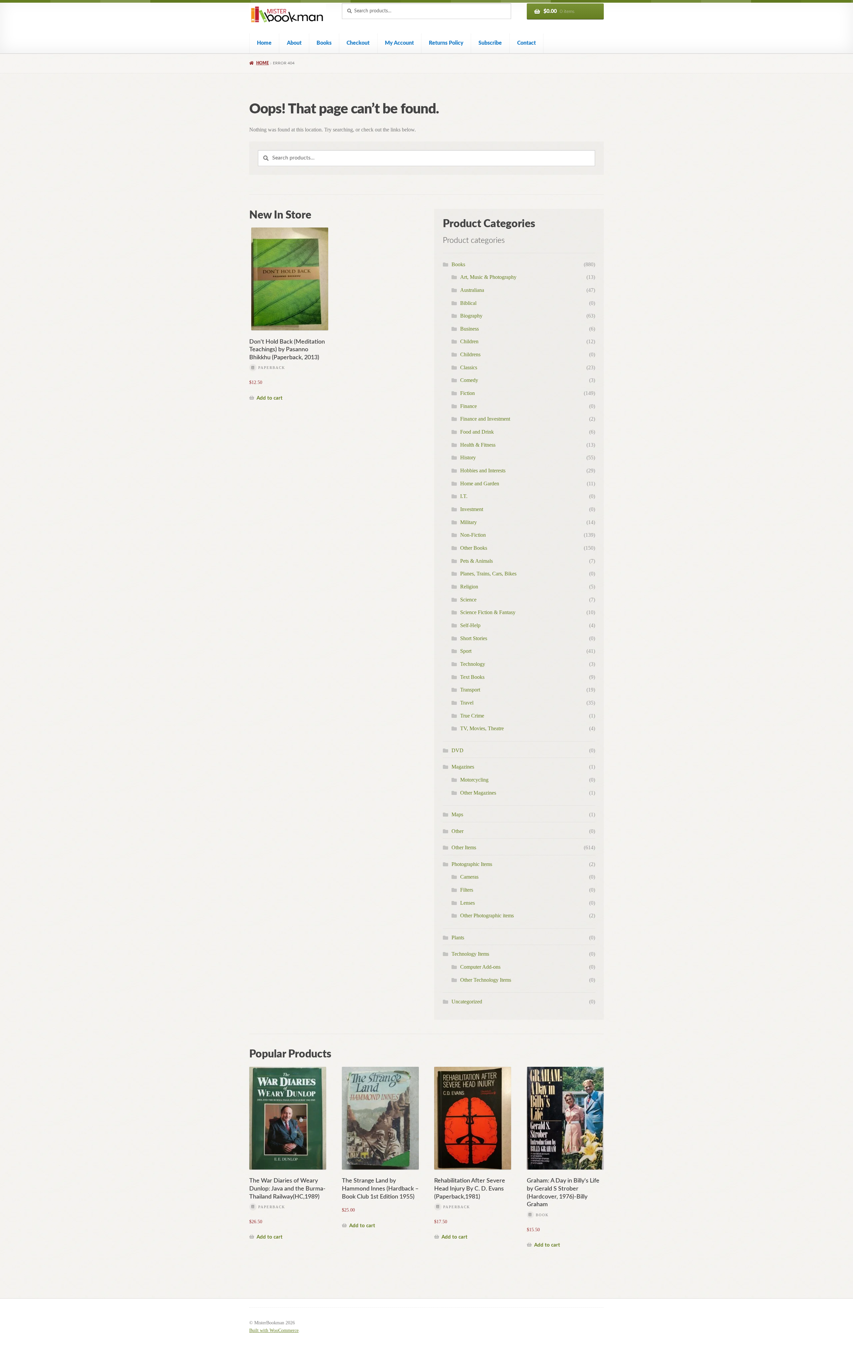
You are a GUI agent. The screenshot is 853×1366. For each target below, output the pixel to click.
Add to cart (270, 398)
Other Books (473, 548)
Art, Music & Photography (488, 277)
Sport (465, 651)
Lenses (467, 903)
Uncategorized (466, 1001)
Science (468, 599)
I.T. (463, 496)
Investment (471, 509)
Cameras (469, 877)
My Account (399, 43)
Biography (471, 316)
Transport (470, 690)
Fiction (467, 393)
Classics (468, 367)
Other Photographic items (487, 915)
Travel (466, 703)
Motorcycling (474, 780)
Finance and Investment (485, 419)
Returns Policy (446, 43)
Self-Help (470, 625)
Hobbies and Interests (482, 470)
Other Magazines (478, 793)
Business (469, 329)
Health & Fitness (477, 445)
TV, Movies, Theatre (482, 728)
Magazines (462, 767)
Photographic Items (471, 864)
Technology (472, 664)
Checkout (358, 43)
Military (468, 522)
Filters (466, 890)
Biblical (468, 303)
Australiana (472, 290)
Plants (457, 937)
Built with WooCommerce (274, 1330)
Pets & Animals (476, 561)
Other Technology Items (485, 980)
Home (264, 43)
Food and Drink (477, 432)
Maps (457, 814)
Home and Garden (479, 483)
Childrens (470, 354)
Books (324, 43)
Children (469, 341)
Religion (469, 586)
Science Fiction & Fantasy (487, 612)
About (294, 43)
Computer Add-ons (480, 967)
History (468, 457)
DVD (457, 750)
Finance (468, 406)
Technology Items (470, 954)
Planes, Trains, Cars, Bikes (488, 573)
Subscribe (490, 43)
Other (457, 831)
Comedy (469, 380)
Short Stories (473, 638)
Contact (526, 43)
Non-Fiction (473, 535)
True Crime (472, 716)
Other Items (463, 847)
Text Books (472, 677)
